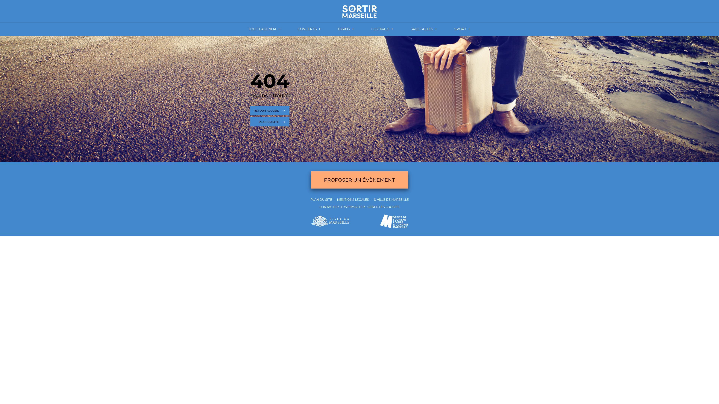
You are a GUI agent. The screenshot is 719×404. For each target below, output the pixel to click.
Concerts (307, 29)
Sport (460, 29)
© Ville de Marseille (391, 199)
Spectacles (422, 29)
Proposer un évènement (359, 180)
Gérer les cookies (383, 207)
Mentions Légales (353, 199)
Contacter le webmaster (342, 207)
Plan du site (321, 199)
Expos (344, 29)
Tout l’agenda (262, 29)
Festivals (380, 29)
